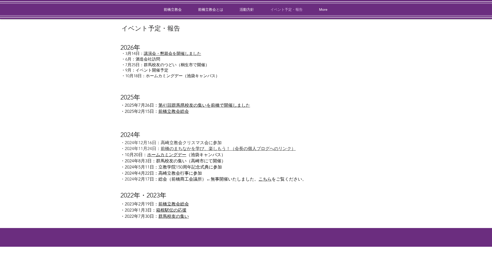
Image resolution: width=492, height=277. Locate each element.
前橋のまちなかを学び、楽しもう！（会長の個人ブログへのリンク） (228, 148)
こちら (265, 179)
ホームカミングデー (166, 154)
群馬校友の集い (173, 216)
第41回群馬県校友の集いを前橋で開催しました (204, 105)
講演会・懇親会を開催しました (172, 53)
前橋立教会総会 (173, 111)
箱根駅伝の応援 (171, 210)
